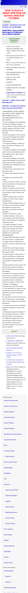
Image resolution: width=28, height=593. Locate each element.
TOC (21, 6)
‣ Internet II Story (9, 523)
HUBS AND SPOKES (12, 336)
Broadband (7, 473)
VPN (5, 479)
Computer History (9, 417)
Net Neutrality (8, 467)
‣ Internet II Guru (9, 518)
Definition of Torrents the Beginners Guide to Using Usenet (13, 355)
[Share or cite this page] (25, 6)
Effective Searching (10, 587)
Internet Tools (8, 562)
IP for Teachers (8, 529)
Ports (5, 445)
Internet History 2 (9, 412)
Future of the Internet (10, 462)
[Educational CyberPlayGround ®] (10, 2)
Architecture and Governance (13, 434)
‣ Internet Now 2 (9, 456)
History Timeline (9, 423)
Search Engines (8, 571)
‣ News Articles (9, 507)
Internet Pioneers (9, 428)
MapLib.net (9, 367)
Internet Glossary (9, 546)
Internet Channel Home (11, 400)
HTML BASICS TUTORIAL (14, 92)
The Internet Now (9, 451)
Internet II (7, 484)
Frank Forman (8, 535)
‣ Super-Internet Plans (11, 490)
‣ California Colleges (10, 495)
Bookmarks (7, 551)
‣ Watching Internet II (10, 512)
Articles (6, 557)
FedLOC (6, 540)
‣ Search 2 (7, 576)
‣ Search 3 (7, 582)
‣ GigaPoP (7, 501)
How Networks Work (10, 439)
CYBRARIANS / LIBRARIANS (14, 341)
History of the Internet (10, 406)
